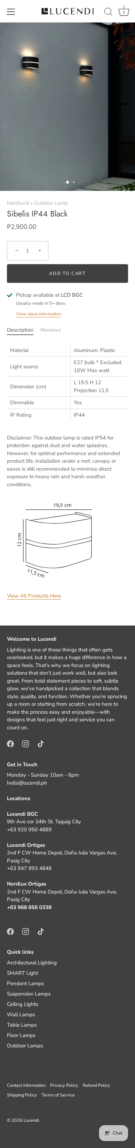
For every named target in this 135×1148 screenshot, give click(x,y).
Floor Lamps (21, 1035)
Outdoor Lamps (25, 1045)
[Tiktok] (40, 743)
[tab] (23, 330)
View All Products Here (34, 595)
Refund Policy (96, 1085)
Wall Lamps (21, 1014)
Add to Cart (67, 273)
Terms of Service (58, 1095)
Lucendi (31, 1120)
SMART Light (22, 973)
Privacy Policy (64, 1085)
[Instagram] (25, 743)
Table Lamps (22, 1024)
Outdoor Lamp (51, 203)
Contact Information (26, 1085)
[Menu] (11, 11)
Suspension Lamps (29, 993)
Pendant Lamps (25, 983)
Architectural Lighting (32, 962)
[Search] (108, 12)
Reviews (50, 329)
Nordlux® (18, 203)
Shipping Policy (22, 1095)
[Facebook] (10, 743)
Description (20, 329)
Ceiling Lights (22, 1004)
